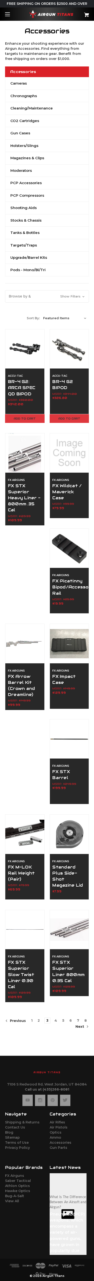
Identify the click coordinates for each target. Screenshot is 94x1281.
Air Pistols (58, 1127)
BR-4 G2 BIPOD (62, 384)
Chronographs (23, 96)
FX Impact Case (64, 679)
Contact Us (15, 1127)
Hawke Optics (17, 1191)
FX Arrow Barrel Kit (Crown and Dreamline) (21, 685)
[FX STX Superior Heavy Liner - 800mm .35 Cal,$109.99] (24, 452)
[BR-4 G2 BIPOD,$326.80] (69, 349)
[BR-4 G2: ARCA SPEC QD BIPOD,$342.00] (24, 349)
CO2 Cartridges (24, 120)
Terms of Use (17, 1142)
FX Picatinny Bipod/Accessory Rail (69, 587)
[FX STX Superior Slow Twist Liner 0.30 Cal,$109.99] (24, 929)
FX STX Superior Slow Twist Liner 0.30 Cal (21, 974)
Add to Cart (25, 418)
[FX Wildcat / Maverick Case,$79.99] (69, 452)
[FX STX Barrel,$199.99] (69, 739)
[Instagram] (40, 1100)
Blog (9, 1132)
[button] (47, 296)
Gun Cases (20, 133)
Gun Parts (58, 1147)
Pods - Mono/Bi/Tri (28, 270)
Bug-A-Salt (14, 1196)
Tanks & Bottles (25, 232)
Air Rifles (57, 1122)
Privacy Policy (17, 1147)
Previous (17, 1021)
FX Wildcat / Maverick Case (67, 491)
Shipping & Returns (22, 1122)
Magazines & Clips (27, 158)
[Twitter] (65, 1100)
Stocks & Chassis (25, 220)
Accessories (60, 1142)
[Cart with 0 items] (80, 12)
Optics (55, 1132)
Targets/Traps (23, 245)
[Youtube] (27, 1100)
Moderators (21, 170)
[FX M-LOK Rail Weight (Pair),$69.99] (24, 834)
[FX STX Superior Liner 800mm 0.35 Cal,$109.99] (69, 929)
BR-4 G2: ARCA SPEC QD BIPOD (21, 387)
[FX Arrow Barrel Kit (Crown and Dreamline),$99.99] (24, 643)
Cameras (18, 83)
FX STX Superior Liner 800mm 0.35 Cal (68, 971)
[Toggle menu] (11, 14)
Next (80, 1026)
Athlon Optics (17, 1186)
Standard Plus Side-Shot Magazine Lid (67, 876)
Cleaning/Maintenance (31, 108)
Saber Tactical (18, 1181)
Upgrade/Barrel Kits (28, 257)
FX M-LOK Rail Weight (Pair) (21, 873)
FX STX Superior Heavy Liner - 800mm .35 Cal (24, 498)
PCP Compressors (27, 195)
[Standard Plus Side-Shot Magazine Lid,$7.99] (69, 834)
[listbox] (65, 318)
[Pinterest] (52, 1100)
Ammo (55, 1137)
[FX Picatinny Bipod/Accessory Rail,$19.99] (69, 548)
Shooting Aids (23, 207)
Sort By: (33, 318)
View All (12, 1201)
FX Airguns (14, 1175)
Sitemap (12, 1137)
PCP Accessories (26, 183)
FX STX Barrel (61, 774)
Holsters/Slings (24, 145)
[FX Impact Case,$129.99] (69, 643)
